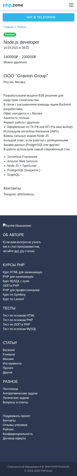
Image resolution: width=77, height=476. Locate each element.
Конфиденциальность (18, 433)
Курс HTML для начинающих (22, 272)
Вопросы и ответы (15, 402)
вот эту (19, 251)
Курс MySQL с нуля (16, 281)
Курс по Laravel (13, 299)
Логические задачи (16, 397)
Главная (9, 26)
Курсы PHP (13, 265)
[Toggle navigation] (70, 5)
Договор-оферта (14, 438)
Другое (8, 372)
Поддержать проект (16, 416)
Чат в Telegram (40, 17)
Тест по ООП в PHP (16, 324)
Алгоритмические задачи (20, 393)
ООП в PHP (11, 285)
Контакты (9, 420)
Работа (21, 26)
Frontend (9, 354)
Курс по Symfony (14, 294)
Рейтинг (8, 429)
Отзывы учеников (15, 425)
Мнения (8, 359)
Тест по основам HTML (19, 315)
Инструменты (12, 363)
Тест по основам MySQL (19, 329)
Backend (10, 34)
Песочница (10, 388)
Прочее (8, 368)
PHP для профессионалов (21, 290)
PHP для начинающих (18, 276)
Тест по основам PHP (18, 320)
